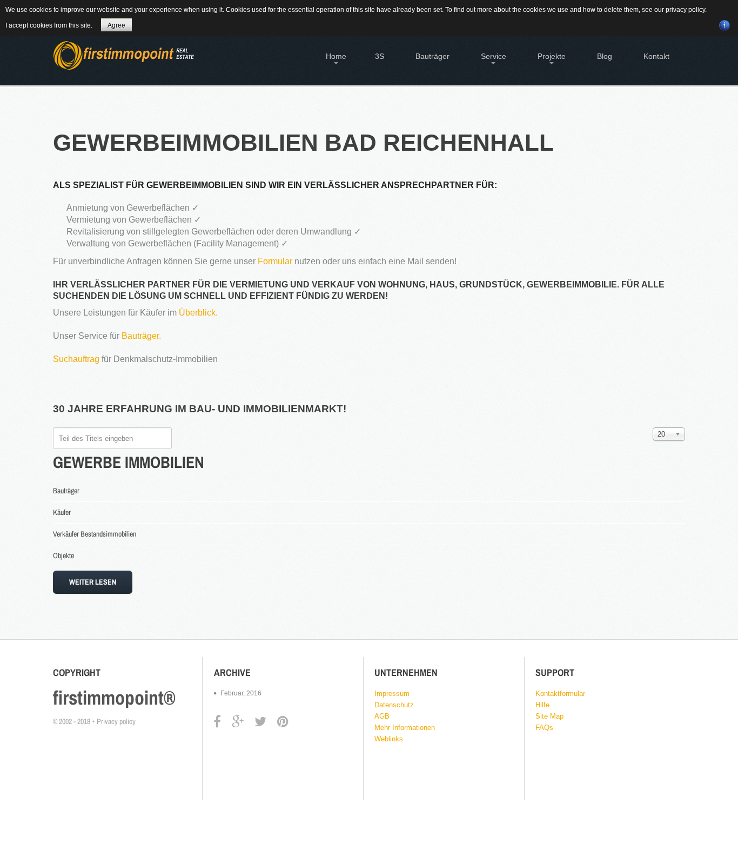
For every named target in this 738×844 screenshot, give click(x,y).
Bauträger (66, 490)
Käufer (62, 512)
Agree (116, 25)
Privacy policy (116, 721)
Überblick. (198, 312)
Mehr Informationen (404, 728)
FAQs (544, 728)
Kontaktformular (560, 693)
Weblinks (388, 739)
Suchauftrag (76, 359)
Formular (276, 261)
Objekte (63, 555)
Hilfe (542, 705)
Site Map (549, 716)
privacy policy (685, 10)
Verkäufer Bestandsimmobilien (94, 534)
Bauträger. (141, 335)
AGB (382, 716)
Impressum (392, 693)
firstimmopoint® (114, 698)
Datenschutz (394, 705)
